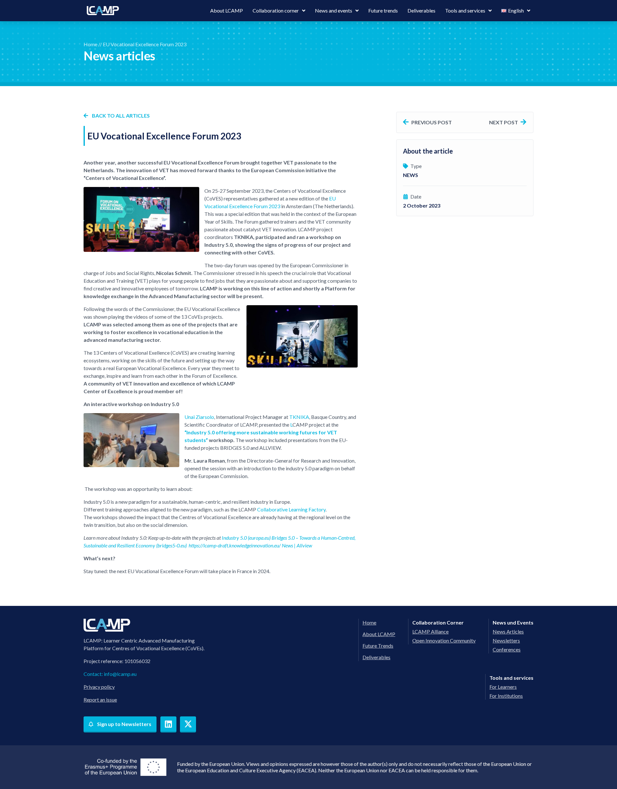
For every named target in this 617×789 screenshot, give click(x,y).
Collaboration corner (276, 10)
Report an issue (100, 699)
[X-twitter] (188, 724)
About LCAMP (226, 10)
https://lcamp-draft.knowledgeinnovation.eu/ (235, 545)
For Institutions (506, 696)
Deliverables (421, 10)
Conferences (507, 649)
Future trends (383, 10)
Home (90, 44)
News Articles (508, 631)
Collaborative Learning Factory (291, 509)
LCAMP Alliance (430, 631)
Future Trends (377, 646)
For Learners (503, 687)
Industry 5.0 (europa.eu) (246, 538)
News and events (333, 10)
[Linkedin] (168, 724)
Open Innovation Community (444, 640)
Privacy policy (99, 687)
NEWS (410, 175)
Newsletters (506, 640)
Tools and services (465, 10)
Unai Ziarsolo (199, 417)
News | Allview (297, 545)
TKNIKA (299, 417)
